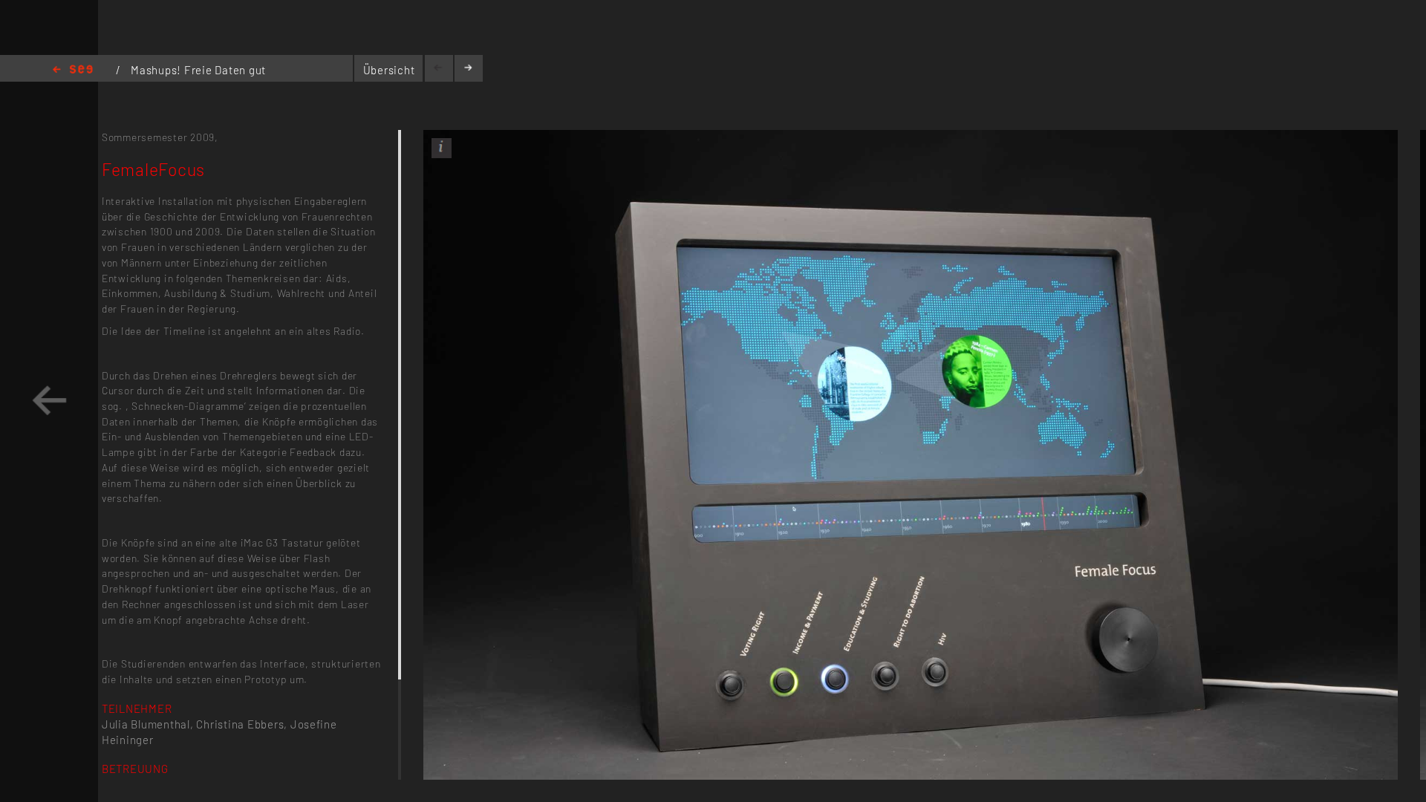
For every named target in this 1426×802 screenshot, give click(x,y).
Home (73, 70)
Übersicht (389, 69)
